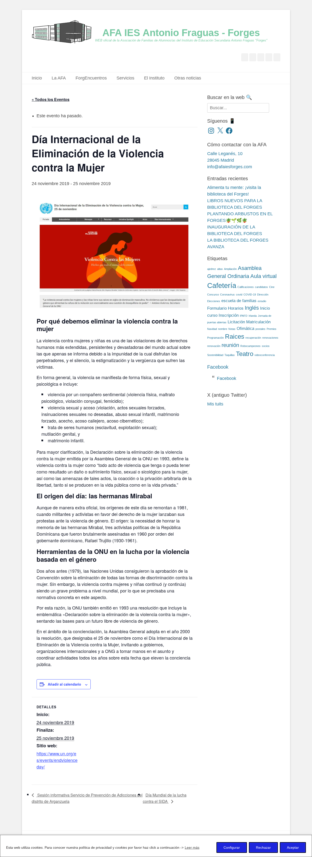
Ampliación (230, 268)
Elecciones (213, 301)
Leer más (192, 847)
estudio (262, 301)
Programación (215, 337)
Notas (231, 328)
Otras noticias (187, 78)
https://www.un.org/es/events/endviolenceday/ (57, 760)
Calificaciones (245, 287)
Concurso (213, 294)
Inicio (37, 78)
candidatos (261, 287)
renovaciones (270, 337)
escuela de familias (238, 300)
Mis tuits (215, 404)
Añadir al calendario (64, 684)
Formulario (217, 308)
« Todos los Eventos (50, 99)
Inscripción (229, 315)
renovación (213, 346)
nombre (222, 328)
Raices (234, 336)
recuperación (253, 337)
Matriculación (258, 322)
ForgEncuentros (91, 78)
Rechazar (263, 847)
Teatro (244, 353)
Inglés (252, 308)
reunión (230, 345)
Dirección (262, 294)
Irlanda (253, 315)
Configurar (232, 847)
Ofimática (245, 328)
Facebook (217, 367)
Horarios (236, 308)
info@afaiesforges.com (229, 166)
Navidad (212, 328)
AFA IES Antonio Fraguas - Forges (181, 32)
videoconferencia (264, 355)
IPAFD (243, 315)
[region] (156, 846)
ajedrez (211, 268)
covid (239, 294)
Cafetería (221, 285)
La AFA (59, 78)
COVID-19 (250, 294)
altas (220, 268)
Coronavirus (227, 294)
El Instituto (154, 78)
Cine (271, 287)
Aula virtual (263, 276)
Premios (271, 328)
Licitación (236, 322)
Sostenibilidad (215, 355)
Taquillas (229, 355)
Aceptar (293, 847)
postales (260, 328)
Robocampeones (250, 346)
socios (266, 346)
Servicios (125, 78)
